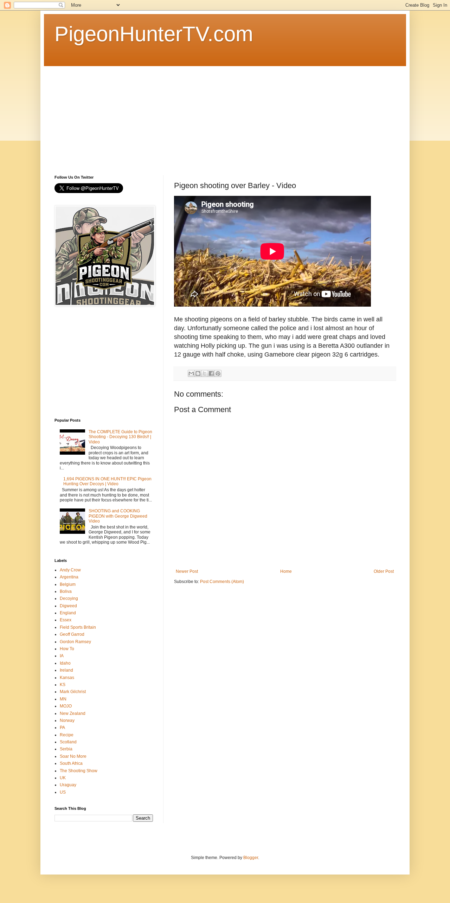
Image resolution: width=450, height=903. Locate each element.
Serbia (66, 749)
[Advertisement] (225, 115)
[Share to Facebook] (211, 373)
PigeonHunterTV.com (153, 34)
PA (62, 727)
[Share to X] (204, 373)
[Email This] (191, 373)
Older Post (384, 571)
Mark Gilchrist (73, 691)
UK (63, 777)
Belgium (68, 584)
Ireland (66, 670)
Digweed (68, 605)
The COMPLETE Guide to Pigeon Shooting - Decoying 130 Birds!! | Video (120, 436)
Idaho (65, 663)
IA (62, 655)
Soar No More (73, 756)
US (63, 792)
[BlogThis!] (197, 373)
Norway (67, 720)
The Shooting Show (78, 770)
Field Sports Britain (78, 627)
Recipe (66, 734)
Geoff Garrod (72, 634)
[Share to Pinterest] (217, 373)
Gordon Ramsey (75, 641)
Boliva (66, 591)
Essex (65, 619)
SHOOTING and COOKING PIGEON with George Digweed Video (118, 516)
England (68, 612)
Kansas (67, 677)
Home (286, 571)
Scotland (68, 741)
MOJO (66, 706)
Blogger (250, 857)
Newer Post (187, 571)
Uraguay (68, 784)
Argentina (69, 577)
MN (63, 699)
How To (67, 648)
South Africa (71, 763)
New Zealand (72, 713)
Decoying (69, 598)
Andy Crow (70, 570)
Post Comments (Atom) (222, 581)
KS (62, 684)
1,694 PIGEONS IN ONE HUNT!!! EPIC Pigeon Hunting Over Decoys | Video (107, 481)
